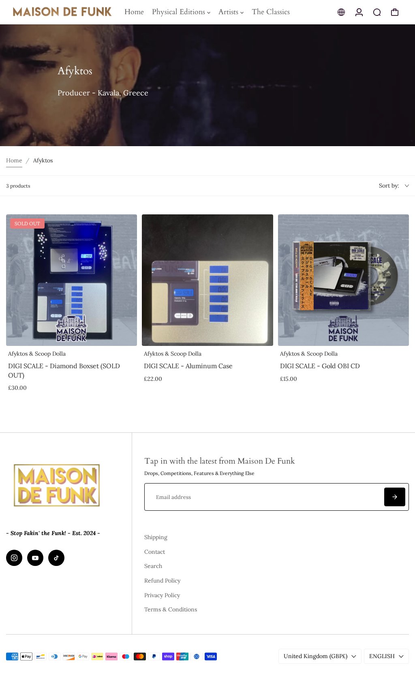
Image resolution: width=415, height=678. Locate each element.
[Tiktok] (56, 558)
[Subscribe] (394, 497)
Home (14, 160)
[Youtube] (35, 558)
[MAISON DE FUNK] (62, 12)
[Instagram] (14, 558)
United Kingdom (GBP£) (315, 656)
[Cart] (395, 12)
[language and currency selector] (341, 12)
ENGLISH (382, 656)
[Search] (377, 12)
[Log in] (359, 12)
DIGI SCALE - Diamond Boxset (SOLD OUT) (64, 370)
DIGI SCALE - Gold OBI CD (320, 366)
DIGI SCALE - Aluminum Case (188, 366)
